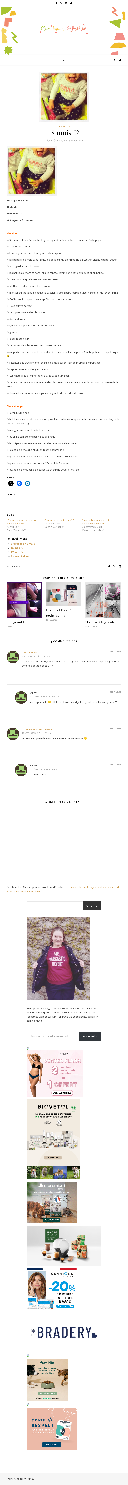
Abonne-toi (90, 1036)
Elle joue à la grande (100, 622)
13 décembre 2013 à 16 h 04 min (44, 769)
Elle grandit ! (16, 622)
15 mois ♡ (17, 547)
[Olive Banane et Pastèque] (64, 29)
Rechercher (92, 906)
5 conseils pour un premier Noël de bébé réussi (96, 522)
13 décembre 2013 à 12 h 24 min (36, 733)
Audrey (16, 566)
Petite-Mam (29, 652)
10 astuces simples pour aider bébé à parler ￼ (23, 522)
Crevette (64, 126)
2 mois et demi (20, 556)
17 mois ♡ (17, 552)
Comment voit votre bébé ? (59, 520)
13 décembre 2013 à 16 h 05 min (44, 696)
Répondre (115, 651)
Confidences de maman (37, 729)
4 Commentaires (75, 140)
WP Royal (28, 1478)
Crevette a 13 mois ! (23, 543)
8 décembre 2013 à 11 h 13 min (36, 656)
